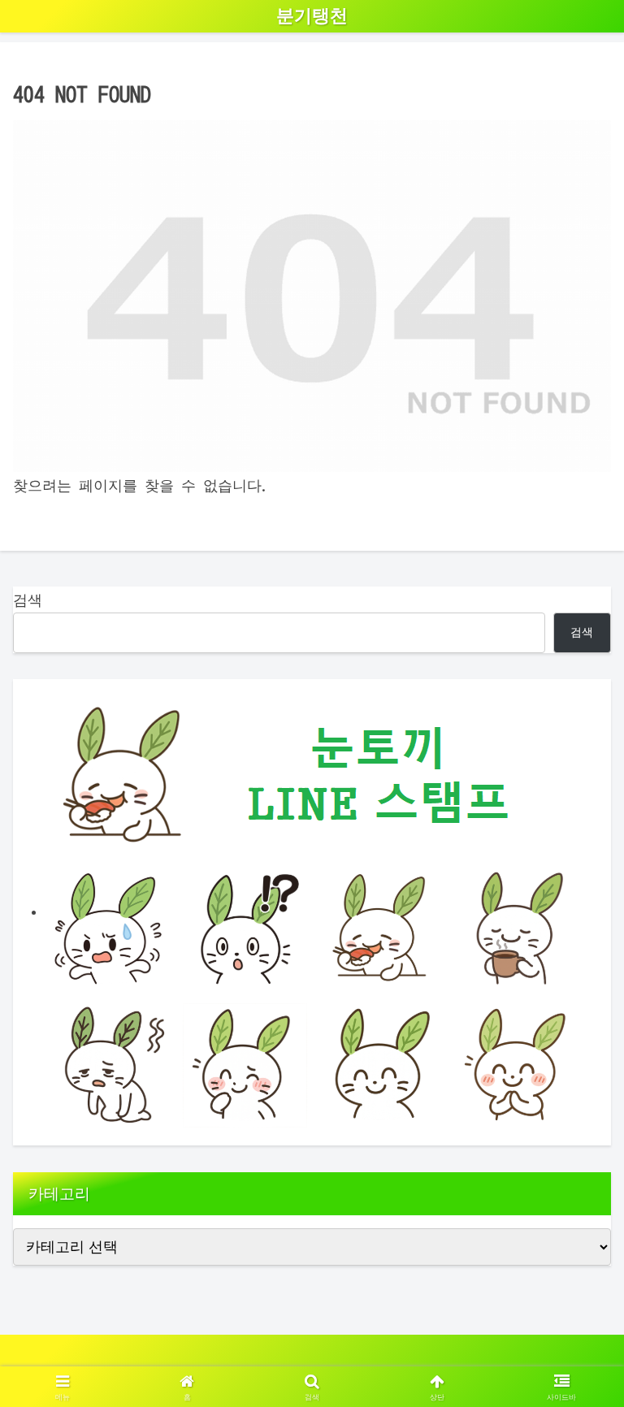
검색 (27, 599)
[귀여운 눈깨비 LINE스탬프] (312, 910)
